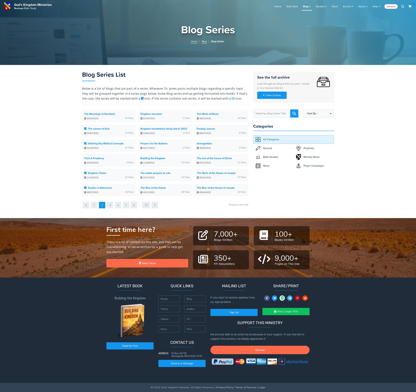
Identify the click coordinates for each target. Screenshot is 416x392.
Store (335, 6)
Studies (320, 6)
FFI (188, 319)
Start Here (292, 6)
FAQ (189, 329)
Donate (391, 6)
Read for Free (130, 346)
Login (261, 387)
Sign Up (234, 312)
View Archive (273, 95)
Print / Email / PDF (287, 311)
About (361, 6)
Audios (191, 308)
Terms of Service (245, 387)
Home (277, 6)
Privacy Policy (224, 387)
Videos (165, 319)
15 (146, 205)
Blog (305, 6)
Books (164, 298)
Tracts (164, 308)
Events (347, 6)
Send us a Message (182, 363)
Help (375, 6)
